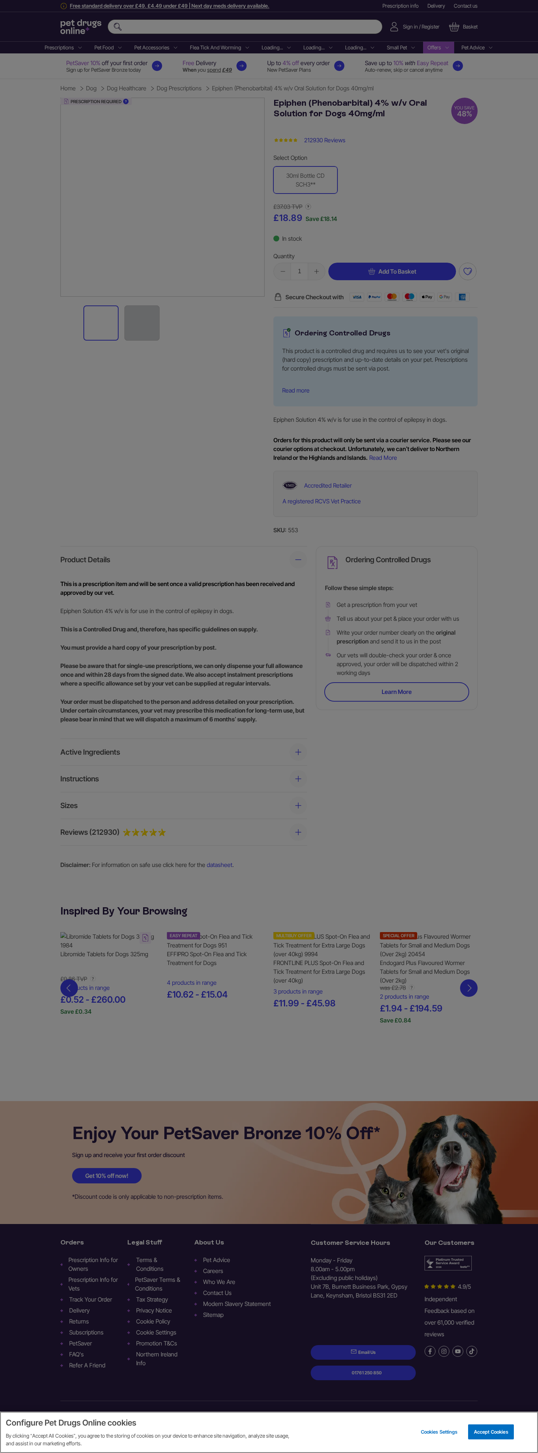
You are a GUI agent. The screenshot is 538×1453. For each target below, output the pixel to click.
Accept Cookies (491, 1431)
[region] (269, 1432)
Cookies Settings (439, 1431)
